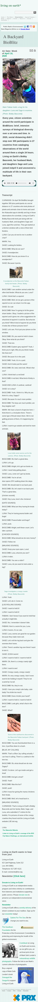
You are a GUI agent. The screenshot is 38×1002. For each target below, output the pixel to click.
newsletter (9, 914)
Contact (9, 990)
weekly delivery (25, 908)
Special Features (30, 17)
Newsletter (4, 20)
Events (15, 18)
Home (3, 17)
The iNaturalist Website (10, 830)
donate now (23, 895)
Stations (9, 18)
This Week (10, 17)
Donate (29, 18)
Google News (25, 29)
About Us (22, 18)
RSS (14, 990)
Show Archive (19, 17)
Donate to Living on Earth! (12, 882)
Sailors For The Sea (17, 918)
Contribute (23, 943)
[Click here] (19, 876)
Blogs (2, 18)
